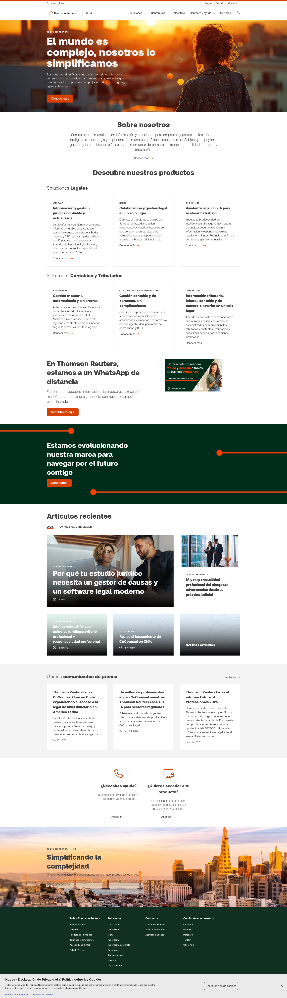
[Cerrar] (281, 985)
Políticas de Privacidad (81, 934)
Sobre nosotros (78, 924)
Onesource (113, 950)
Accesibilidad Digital (80, 944)
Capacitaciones (115, 965)
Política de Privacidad (16, 994)
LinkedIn (187, 929)
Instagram (188, 934)
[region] (143, 986)
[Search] (238, 12)
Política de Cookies (43, 994)
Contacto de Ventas (155, 924)
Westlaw (112, 960)
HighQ (111, 934)
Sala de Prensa (77, 950)
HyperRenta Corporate (119, 944)
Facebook (188, 924)
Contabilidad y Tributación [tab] (75, 526)
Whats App (188, 944)
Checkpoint (113, 924)
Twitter (187, 940)
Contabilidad (114, 929)
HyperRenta (113, 940)
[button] (138, 13)
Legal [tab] (50, 526)
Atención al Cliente (154, 934)
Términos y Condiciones (82, 940)
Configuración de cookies (221, 986)
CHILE (89, 13)
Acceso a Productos (155, 929)
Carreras (74, 929)
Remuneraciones (116, 955)
